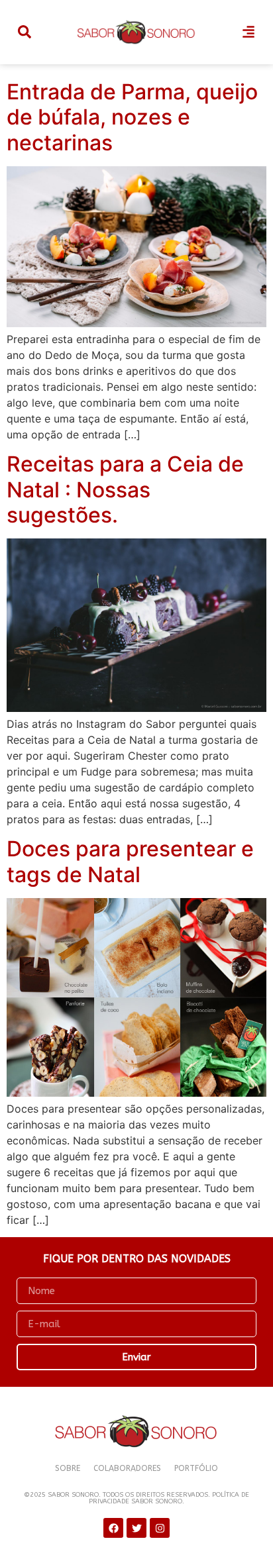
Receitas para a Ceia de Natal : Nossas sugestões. (125, 489)
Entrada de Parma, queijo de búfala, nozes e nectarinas (132, 117)
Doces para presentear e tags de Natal (130, 861)
